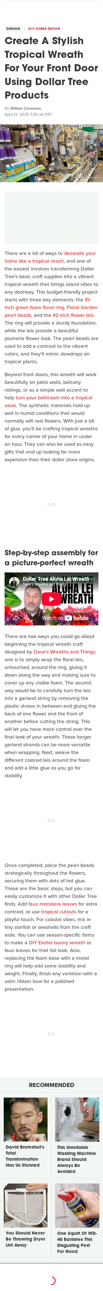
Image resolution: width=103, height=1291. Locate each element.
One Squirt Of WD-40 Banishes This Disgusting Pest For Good (77, 1243)
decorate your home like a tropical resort (50, 257)
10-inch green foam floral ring (48, 303)
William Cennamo (25, 108)
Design (13, 28)
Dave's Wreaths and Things (64, 652)
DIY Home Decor (44, 28)
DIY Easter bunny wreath (57, 942)
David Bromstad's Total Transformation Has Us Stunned (25, 1156)
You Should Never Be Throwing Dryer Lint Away (25, 1239)
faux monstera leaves (52, 904)
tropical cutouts (58, 911)
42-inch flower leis (73, 315)
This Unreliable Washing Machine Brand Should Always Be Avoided (76, 1160)
